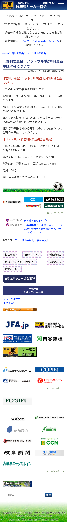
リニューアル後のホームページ (40, 41)
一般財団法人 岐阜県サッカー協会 (27, 5)
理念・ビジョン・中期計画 (19, 261)
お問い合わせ (12, 269)
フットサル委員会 (36, 53)
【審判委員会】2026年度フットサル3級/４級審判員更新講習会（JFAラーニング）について (44, 228)
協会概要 (10, 254)
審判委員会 (18, 53)
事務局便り (55, 261)
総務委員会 (55, 254)
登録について (32, 254)
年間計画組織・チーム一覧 (33, 290)
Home (5, 53)
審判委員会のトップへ (36, 220)
